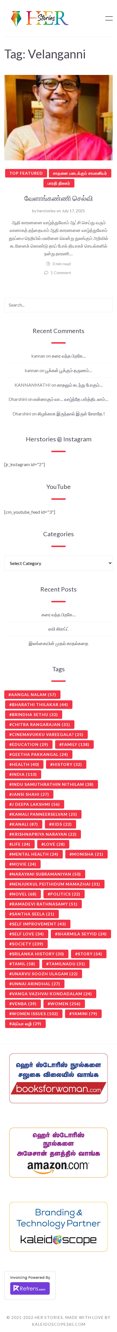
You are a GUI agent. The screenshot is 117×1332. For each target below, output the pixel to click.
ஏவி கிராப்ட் (58, 628)
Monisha (87, 854)
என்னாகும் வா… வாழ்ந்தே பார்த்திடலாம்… (71, 399)
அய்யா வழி (26, 1023)
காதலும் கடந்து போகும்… (80, 384)
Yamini (84, 1013)
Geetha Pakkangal (40, 754)
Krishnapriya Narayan (44, 834)
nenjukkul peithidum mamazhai (56, 884)
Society (27, 943)
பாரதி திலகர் (59, 183)
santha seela (33, 913)
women (65, 1003)
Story (90, 953)
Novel (24, 894)
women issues (35, 1013)
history (67, 764)
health (25, 764)
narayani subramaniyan (46, 874)
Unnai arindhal (36, 983)
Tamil (23, 963)
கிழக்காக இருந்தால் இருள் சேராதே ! (71, 413)
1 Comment (61, 272)
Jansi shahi (30, 794)
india (24, 774)
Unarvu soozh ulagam (45, 973)
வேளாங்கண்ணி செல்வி (58, 198)
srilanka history (38, 953)
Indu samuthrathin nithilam (53, 784)
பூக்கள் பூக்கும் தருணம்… (68, 370)
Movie (24, 864)
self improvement (39, 923)
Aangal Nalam (33, 694)
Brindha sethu (35, 714)
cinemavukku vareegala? (47, 734)
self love (28, 933)
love (54, 844)
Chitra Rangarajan (41, 724)
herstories (46, 210)
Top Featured (26, 173)
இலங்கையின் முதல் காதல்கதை (58, 643)
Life (21, 844)
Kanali (25, 824)
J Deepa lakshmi (36, 804)
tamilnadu (67, 963)
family (75, 744)
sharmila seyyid (82, 933)
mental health (35, 854)
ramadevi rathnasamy (45, 903)
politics (65, 894)
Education (30, 744)
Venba (24, 1003)
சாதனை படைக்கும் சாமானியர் (80, 173)
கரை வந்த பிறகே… (69, 355)
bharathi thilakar (40, 704)
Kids (62, 824)
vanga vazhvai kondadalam (52, 993)
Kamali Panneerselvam (44, 814)
